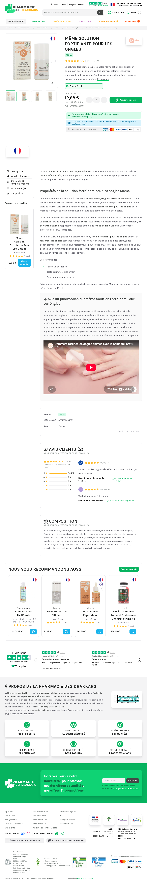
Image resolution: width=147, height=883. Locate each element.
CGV (62, 815)
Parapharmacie (16, 21)
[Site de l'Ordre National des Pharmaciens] (109, 819)
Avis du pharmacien (20, 176)
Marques (72, 5)
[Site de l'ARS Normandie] (136, 819)
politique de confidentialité (126, 788)
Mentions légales (68, 811)
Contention (85, 21)
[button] (52, 83)
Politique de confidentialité (44, 828)
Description (16, 171)
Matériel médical (62, 21)
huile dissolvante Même (79, 323)
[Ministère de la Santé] (95, 819)
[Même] (133, 40)
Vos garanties (11, 820)
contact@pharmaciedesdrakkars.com (58, 866)
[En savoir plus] (53, 38)
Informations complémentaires (19, 182)
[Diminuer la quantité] (89, 100)
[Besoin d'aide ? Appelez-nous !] (62, 833)
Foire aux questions (14, 824)
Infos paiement (39, 820)
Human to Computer (85, 878)
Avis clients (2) (18, 188)
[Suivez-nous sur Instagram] (29, 834)
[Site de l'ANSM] (122, 819)
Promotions (130, 21)
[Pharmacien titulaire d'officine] (79, 862)
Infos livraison (39, 824)
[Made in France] (18, 151)
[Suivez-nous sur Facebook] (23, 834)
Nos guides (10, 815)
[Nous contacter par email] (57, 834)
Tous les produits (129, 569)
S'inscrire (132, 780)
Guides (63, 5)
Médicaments (38, 21)
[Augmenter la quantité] (104, 100)
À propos (54, 5)
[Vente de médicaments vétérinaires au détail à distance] (99, 862)
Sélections (82, 5)
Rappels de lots (67, 820)
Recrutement (66, 824)
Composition (17, 193)
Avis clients (10, 828)
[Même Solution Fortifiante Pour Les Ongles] (31, 60)
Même (69, 55)
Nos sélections (39, 815)
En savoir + (103, 79)
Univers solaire (108, 21)
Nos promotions (40, 811)
